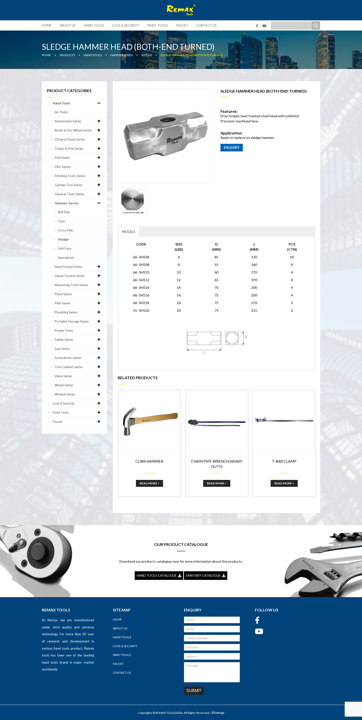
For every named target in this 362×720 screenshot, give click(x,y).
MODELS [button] (128, 232)
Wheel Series (64, 385)
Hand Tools (94, 25)
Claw (61, 221)
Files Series (62, 167)
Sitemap (218, 712)
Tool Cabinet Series (69, 367)
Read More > (149, 483)
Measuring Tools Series (71, 285)
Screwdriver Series (68, 358)
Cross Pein (65, 230)
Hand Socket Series (68, 267)
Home (46, 25)
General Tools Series (69, 194)
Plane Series (63, 294)
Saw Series (62, 349)
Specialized (66, 258)
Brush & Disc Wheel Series (73, 130)
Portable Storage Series (72, 321)
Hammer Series (67, 203)
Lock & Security (125, 25)
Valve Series (63, 376)
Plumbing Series (66, 312)
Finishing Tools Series (70, 176)
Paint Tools (157, 25)
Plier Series (62, 303)
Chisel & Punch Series (70, 139)
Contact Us (206, 25)
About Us (68, 25)
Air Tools (61, 112)
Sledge (63, 239)
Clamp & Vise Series (69, 148)
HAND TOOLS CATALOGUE (157, 575)
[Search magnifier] (316, 25)
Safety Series (64, 340)
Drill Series (62, 158)
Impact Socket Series (70, 276)
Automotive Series (68, 121)
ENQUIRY (231, 147)
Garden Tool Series (68, 185)
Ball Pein (64, 212)
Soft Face (64, 248)
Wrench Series (65, 394)
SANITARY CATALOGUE (204, 575)
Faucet (182, 25)
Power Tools (64, 330)
